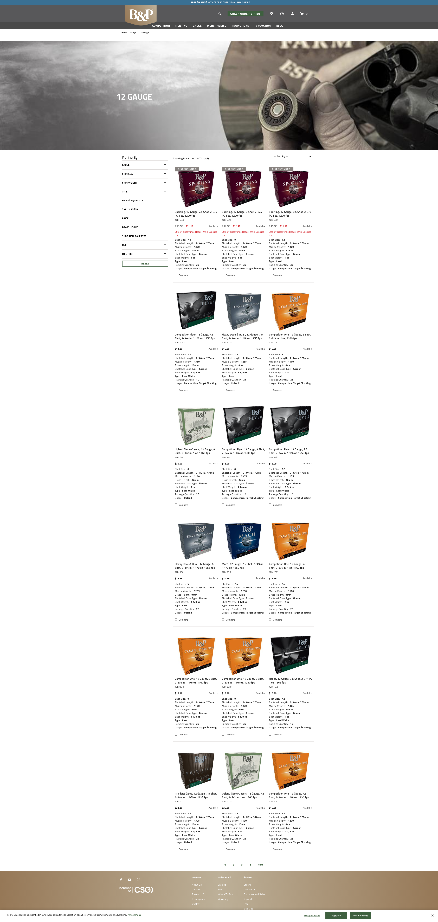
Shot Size (127, 174)
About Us (197, 884)
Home (124, 32)
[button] (271, 13)
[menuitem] (162, 26)
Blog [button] (279, 26)
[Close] (432, 915)
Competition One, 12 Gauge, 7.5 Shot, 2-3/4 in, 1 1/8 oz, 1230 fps (289, 795)
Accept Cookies (360, 915)
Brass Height (130, 227)
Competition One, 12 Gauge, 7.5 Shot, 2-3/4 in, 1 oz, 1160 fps (287, 566)
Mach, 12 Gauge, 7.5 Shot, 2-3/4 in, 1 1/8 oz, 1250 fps (243, 566)
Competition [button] (161, 26)
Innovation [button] (263, 26)
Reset (145, 263)
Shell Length (130, 209)
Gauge (133, 32)
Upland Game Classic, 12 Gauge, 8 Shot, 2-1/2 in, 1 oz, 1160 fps (195, 451)
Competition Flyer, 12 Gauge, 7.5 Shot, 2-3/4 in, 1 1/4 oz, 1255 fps (289, 451)
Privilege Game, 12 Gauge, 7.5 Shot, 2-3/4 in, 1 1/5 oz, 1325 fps (196, 795)
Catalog (222, 884)
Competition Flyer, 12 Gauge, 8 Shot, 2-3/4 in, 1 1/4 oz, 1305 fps (243, 451)
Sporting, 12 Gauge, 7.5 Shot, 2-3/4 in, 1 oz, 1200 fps (196, 214)
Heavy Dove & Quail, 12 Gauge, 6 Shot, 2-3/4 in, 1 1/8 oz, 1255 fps (195, 566)
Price (125, 218)
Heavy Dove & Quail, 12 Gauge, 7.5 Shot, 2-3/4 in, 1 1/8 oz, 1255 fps (242, 336)
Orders (247, 884)
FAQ (246, 904)
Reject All (336, 915)
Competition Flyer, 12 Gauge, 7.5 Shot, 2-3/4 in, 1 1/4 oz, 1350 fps (195, 336)
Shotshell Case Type (134, 236)
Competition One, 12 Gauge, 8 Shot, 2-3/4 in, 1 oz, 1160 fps (290, 336)
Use (124, 245)
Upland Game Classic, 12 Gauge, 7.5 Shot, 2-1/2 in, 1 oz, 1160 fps (243, 795)
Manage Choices (312, 915)
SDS (220, 889)
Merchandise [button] (216, 26)
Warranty (223, 899)
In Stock (127, 254)
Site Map (248, 908)
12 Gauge (144, 32)
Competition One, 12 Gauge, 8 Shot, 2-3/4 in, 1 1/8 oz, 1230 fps (243, 681)
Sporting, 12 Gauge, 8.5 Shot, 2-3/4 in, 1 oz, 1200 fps (290, 214)
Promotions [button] (240, 26)
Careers (196, 889)
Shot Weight (129, 183)
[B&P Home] (141, 15)
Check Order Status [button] (245, 13)
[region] (219, 916)
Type (124, 192)
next (260, 864)
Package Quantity (132, 200)
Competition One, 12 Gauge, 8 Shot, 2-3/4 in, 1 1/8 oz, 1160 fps (196, 681)
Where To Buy (225, 894)
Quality (196, 904)
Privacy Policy (134, 915)
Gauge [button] (197, 26)
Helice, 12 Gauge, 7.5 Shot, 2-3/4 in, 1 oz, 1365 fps (290, 681)
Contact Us (250, 889)
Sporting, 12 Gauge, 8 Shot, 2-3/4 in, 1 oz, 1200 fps (242, 214)
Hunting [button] (181, 26)
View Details (243, 2)
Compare (183, 275)
